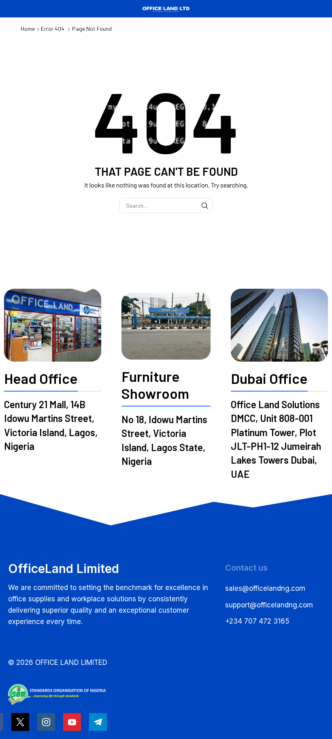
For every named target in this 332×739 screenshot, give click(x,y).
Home (28, 28)
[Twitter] (20, 722)
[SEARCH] (205, 205)
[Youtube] (72, 722)
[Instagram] (46, 722)
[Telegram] (98, 722)
